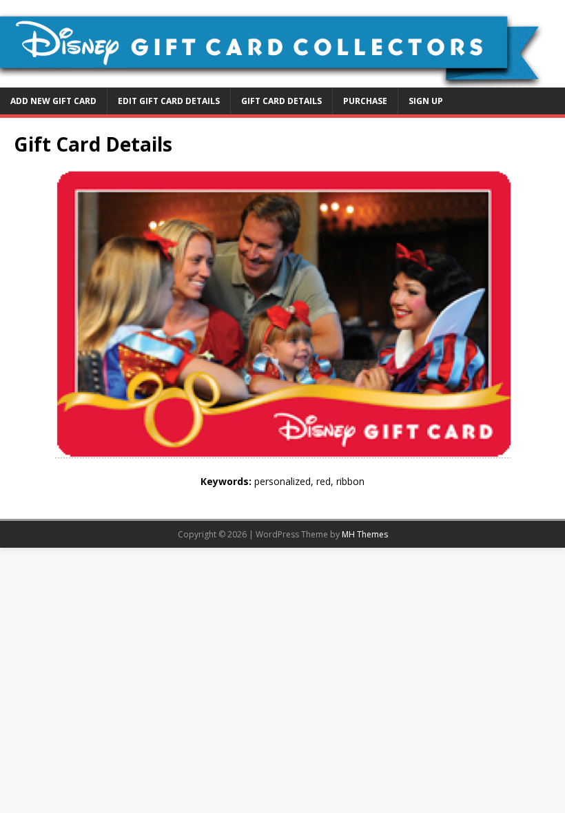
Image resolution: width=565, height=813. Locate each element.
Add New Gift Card (53, 101)
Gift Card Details (281, 101)
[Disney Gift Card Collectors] (282, 78)
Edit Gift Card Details (169, 101)
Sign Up (426, 101)
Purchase (365, 101)
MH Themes (365, 534)
